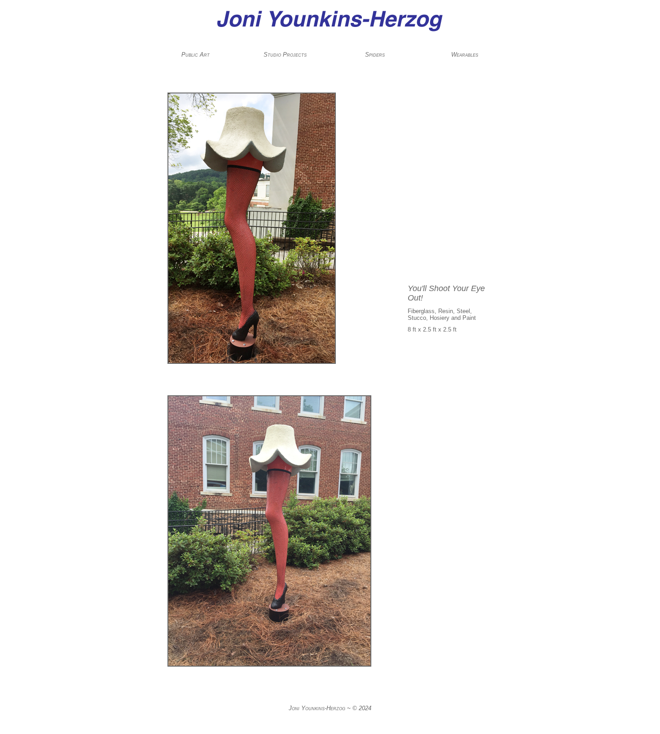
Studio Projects (285, 54)
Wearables (464, 54)
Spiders (375, 54)
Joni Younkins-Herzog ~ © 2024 (330, 708)
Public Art (195, 54)
